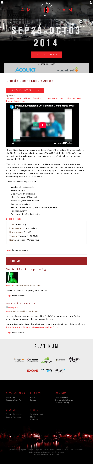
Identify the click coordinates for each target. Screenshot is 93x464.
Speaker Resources (13, 417)
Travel (34, 410)
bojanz (9, 101)
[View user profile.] (12, 282)
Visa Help (34, 419)
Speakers (11, 410)
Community (61, 393)
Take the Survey (46, 54)
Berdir (16, 101)
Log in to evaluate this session (25, 90)
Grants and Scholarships (64, 400)
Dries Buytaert (59, 452)
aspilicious (26, 98)
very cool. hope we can (20, 303)
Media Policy (11, 397)
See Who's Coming (62, 403)
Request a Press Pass (14, 400)
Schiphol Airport (36, 414)
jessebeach (10, 285)
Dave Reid (37, 98)
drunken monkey (51, 98)
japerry (24, 101)
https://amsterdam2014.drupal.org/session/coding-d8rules (32, 327)
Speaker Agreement (14, 414)
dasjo (18, 98)
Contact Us (34, 397)
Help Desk (36, 393)
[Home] (46, 17)
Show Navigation (2, 2)
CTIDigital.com (53, 454)
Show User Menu (91, 2)
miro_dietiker (66, 98)
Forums (33, 400)
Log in (9, 250)
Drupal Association (41, 450)
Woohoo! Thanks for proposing (26, 269)
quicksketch (78, 98)
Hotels (33, 417)
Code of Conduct (61, 397)
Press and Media (15, 393)
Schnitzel (10, 98)
